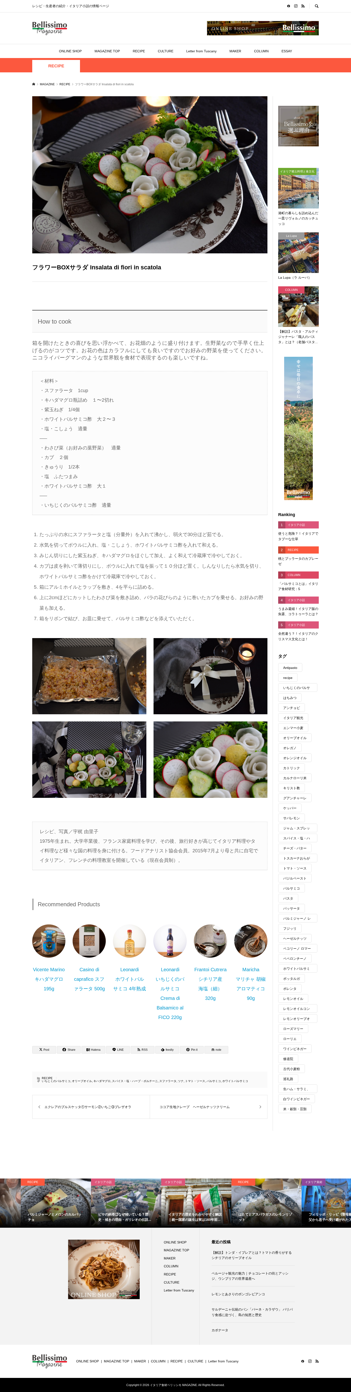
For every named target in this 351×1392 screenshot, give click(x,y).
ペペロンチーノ (295, 958)
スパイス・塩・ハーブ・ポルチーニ (135, 1081)
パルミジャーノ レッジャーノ (297, 920)
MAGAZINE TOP (107, 51)
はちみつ (290, 698)
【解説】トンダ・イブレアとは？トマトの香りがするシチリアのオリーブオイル (252, 1255)
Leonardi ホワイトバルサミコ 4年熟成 (129, 979)
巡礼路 (288, 1079)
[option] (35, 1203)
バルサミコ (214, 1081)
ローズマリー (293, 1029)
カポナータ (220, 1330)
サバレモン (291, 818)
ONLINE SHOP (70, 51)
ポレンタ (290, 989)
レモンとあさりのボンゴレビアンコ (238, 1294)
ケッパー (290, 808)
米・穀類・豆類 (295, 1109)
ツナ (181, 1081)
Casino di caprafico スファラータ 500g (89, 979)
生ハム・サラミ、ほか (296, 1090)
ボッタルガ (291, 979)
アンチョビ (291, 708)
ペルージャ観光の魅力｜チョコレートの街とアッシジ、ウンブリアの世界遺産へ (250, 1275)
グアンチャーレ (295, 798)
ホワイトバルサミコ (235, 1081)
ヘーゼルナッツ (295, 938)
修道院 (288, 1059)
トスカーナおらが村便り (296, 859)
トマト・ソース (195, 1081)
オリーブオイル (82, 1081)
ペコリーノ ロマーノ (297, 950)
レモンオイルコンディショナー (296, 1010)
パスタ (288, 898)
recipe (287, 678)
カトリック (291, 768)
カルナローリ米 (295, 778)
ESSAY (287, 51)
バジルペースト (295, 878)
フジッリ (290, 928)
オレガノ (290, 748)
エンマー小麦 (293, 728)
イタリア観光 (293, 718)
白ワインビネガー (296, 1099)
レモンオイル (293, 999)
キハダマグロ (102, 1081)
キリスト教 (291, 788)
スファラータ (167, 1081)
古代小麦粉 (291, 1069)
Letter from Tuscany (201, 51)
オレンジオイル (295, 758)
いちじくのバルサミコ (56, 1081)
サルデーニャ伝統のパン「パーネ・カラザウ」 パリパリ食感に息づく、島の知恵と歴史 (252, 1312)
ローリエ (290, 1039)
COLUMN (261, 51)
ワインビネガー (295, 1049)
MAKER (235, 51)
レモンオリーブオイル (296, 1020)
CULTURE (165, 51)
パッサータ (291, 908)
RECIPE (139, 51)
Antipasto (290, 668)
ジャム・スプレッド (296, 829)
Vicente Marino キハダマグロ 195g (49, 979)
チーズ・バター (295, 848)
